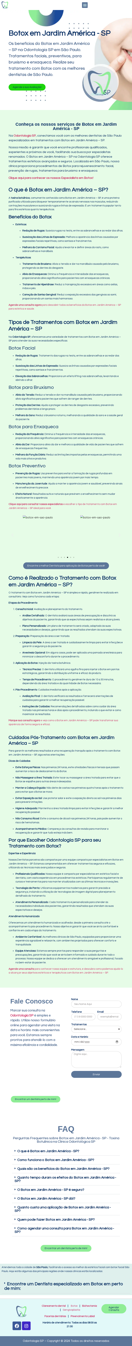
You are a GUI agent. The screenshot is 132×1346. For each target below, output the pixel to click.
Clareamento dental (54, 1306)
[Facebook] (17, 1326)
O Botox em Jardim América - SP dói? (46, 1198)
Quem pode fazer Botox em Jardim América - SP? (56, 1219)
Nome (74, 999)
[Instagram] (26, 1326)
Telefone (76, 1012)
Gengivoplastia (71, 1310)
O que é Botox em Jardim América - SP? (48, 1151)
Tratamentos (79, 1024)
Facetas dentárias (56, 1316)
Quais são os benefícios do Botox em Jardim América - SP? (63, 1168)
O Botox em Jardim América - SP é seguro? (50, 1189)
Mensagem (77, 1050)
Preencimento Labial (82, 1316)
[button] (85, 5)
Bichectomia (89, 1306)
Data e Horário (79, 1037)
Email (100, 1012)
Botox (74, 1306)
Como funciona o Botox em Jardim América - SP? (55, 1160)
